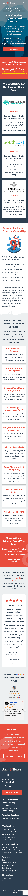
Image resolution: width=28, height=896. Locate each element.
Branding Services (10, 815)
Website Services (10, 844)
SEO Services (8, 826)
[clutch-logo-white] (22, 68)
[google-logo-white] (5, 68)
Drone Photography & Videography (14, 468)
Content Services (10, 799)
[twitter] (6, 786)
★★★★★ (14, 600)
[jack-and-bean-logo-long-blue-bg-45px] (11, 769)
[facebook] (3, 786)
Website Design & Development (14, 369)
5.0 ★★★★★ (6, 73)
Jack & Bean (14, 691)
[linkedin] (10, 786)
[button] (12, 664)
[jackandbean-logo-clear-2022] (8, 3)
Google (18, 578)
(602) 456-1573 (7, 775)
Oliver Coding (13, 702)
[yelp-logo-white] (14, 68)
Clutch (14, 581)
